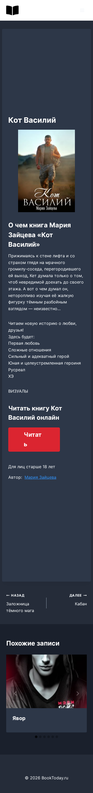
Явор (19, 718)
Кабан (78, 599)
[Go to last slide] (15, 693)
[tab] (36, 737)
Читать (33, 439)
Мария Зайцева (40, 477)
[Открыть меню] (82, 10)
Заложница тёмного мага (20, 603)
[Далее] (77, 693)
